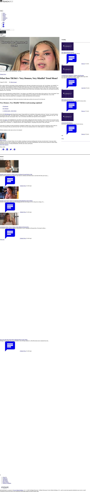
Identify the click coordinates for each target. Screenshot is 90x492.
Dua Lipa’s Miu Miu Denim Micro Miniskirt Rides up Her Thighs (13, 339)
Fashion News (3, 74)
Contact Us (5, 478)
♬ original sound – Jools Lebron (9, 110)
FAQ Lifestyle (5, 144)
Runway (4, 14)
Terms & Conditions (7, 483)
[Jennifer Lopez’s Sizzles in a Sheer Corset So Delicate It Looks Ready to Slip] (9, 172)
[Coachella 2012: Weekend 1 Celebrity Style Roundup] (68, 73)
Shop (4, 20)
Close (2, 34)
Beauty (4, 15)
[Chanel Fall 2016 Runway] (68, 120)
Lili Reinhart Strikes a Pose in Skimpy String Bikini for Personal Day (14, 227)
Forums (4, 19)
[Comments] (72, 63)
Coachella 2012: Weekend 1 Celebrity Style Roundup (73, 75)
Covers (4, 16)
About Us (5, 477)
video (6, 119)
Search (3, 32)
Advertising (5, 479)
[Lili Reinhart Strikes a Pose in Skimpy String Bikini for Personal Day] (9, 224)
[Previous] (1, 159)
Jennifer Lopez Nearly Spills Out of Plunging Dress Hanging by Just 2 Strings (16, 200)
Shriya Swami (13, 82)
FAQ (1, 144)
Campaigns (5, 17)
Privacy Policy (6, 482)
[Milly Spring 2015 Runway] (68, 97)
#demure (6, 108)
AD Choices (5, 480)
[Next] (3, 159)
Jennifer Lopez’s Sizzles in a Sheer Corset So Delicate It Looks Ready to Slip (16, 174)
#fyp (4, 108)
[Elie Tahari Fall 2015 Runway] (68, 50)
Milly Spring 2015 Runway (67, 99)
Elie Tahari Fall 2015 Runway (68, 52)
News (4, 13)
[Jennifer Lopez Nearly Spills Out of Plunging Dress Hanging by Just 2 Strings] (9, 198)
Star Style (84, 88)
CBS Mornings (7, 114)
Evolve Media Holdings (18, 490)
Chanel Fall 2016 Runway (67, 122)
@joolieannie (5, 106)
